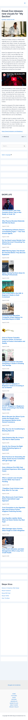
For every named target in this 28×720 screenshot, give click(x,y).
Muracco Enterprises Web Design (10, 588)
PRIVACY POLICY (14, 707)
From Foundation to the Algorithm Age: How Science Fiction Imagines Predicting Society (13, 509)
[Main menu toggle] (24, 3)
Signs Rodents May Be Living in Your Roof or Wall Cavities (13, 438)
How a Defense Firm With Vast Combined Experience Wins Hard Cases (13, 469)
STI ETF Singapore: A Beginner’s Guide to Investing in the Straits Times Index (13, 407)
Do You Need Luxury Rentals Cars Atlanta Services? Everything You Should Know (13, 242)
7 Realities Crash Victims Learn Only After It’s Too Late (12, 489)
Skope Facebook (6, 590)
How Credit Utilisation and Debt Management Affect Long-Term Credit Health (13, 550)
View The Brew (6, 598)
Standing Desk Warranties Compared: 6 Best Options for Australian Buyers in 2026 (12, 317)
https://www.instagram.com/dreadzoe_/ (12, 131)
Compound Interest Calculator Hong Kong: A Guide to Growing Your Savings (13, 363)
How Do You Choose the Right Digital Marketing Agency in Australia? (12, 448)
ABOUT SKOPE (14, 705)
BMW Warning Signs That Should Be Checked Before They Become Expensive (13, 252)
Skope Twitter (5, 595)
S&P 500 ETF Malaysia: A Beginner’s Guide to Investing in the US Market (13, 385)
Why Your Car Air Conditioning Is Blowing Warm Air (13, 430)
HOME (14, 694)
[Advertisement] (14, 628)
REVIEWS (14, 699)
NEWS (14, 697)
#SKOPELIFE (14, 701)
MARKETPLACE (14, 703)
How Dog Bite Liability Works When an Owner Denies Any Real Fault (13, 520)
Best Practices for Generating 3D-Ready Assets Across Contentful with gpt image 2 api (14, 458)
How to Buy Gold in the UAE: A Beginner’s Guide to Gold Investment (12, 295)
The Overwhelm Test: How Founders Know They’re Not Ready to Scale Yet (11, 212)
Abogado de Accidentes (14, 685)
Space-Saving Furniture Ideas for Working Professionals (13, 274)
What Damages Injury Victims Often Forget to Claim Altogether (13, 529)
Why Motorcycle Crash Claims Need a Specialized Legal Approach (12, 499)
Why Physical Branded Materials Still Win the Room (13, 222)
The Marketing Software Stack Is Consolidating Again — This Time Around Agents (13, 231)
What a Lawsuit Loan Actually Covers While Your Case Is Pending (12, 479)
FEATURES (14, 695)
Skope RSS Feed (6, 593)
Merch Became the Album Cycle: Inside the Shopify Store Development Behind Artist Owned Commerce (13, 419)
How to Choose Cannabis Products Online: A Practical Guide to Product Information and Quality (13, 340)
